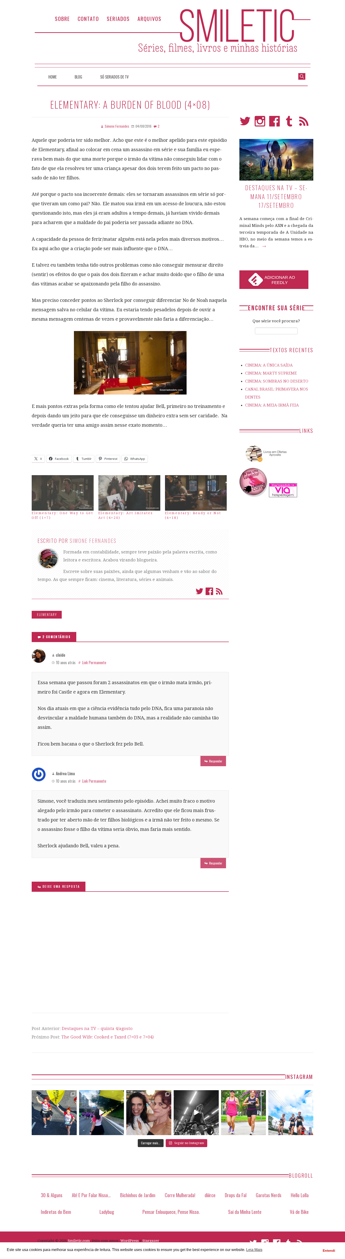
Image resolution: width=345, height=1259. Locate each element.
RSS (304, 123)
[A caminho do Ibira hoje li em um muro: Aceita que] (243, 1112)
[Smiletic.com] (172, 38)
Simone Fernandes (93, 540)
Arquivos (149, 18)
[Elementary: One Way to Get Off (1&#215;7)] (63, 493)
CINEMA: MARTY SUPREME (271, 373)
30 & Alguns (51, 1195)
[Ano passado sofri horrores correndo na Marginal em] (290, 1112)
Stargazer (150, 1241)
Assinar (219, 591)
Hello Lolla (300, 1195)
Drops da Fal (235, 1195)
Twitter (199, 591)
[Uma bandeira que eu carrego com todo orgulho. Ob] (101, 1112)
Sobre (62, 18)
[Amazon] (265, 464)
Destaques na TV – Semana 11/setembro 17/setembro (276, 196)
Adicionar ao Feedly (279, 280)
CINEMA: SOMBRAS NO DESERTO (276, 381)
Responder (215, 760)
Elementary (47, 614)
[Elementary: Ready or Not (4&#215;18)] (196, 493)
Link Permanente (94, 662)
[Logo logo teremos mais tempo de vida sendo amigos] (148, 1112)
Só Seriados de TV (114, 77)
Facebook (209, 591)
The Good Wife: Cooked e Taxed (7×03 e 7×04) (107, 1036)
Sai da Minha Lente (244, 1211)
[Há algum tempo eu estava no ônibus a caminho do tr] (54, 1112)
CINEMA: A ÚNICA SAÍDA (269, 365)
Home (52, 77)
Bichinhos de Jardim (137, 1195)
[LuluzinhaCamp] (253, 495)
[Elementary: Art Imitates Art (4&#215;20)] (129, 493)
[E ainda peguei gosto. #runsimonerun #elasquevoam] (196, 1112)
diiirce (210, 1195)
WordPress (129, 1241)
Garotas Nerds (268, 1195)
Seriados (118, 18)
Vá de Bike (299, 1211)
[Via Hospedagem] (283, 495)
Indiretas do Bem (56, 1211)
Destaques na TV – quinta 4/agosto (97, 1028)
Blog (78, 77)
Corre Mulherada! (180, 1195)
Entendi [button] (329, 1250)
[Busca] (302, 76)
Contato (88, 18)
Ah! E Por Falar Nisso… (91, 1195)
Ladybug (107, 1211)
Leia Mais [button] (254, 1250)
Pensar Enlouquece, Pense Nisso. (171, 1211)
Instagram (260, 123)
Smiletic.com (79, 1241)
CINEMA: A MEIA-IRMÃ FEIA (272, 405)
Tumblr (289, 123)
